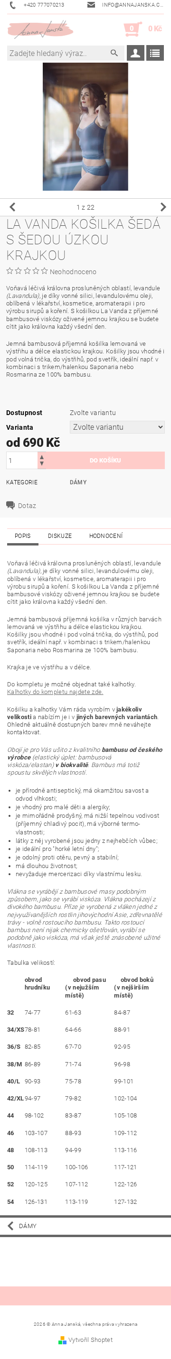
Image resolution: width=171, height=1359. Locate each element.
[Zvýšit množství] (42, 456)
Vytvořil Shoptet (90, 1339)
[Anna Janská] (40, 29)
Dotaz (27, 505)
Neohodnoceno (73, 272)
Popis (23, 536)
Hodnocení (106, 536)
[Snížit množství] (42, 464)
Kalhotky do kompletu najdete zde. (55, 691)
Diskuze (60, 536)
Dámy (78, 482)
